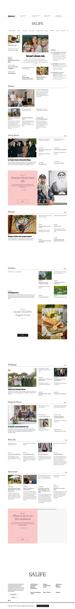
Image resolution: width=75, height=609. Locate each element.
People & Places (39, 30)
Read (23, 201)
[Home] (14, 16)
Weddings (52, 30)
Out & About (31, 30)
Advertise (58, 592)
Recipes (46, 30)
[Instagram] (10, 600)
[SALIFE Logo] (37, 23)
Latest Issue (25, 30)
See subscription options (43, 605)
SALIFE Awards (12, 30)
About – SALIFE (46, 592)
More (65, 135)
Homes (57, 30)
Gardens (18, 30)
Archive (32, 593)
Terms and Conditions (35, 592)
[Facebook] (8, 600)
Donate (13, 597)
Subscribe (63, 30)
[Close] (73, 604)
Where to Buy (33, 588)
